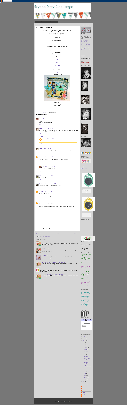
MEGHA (40, 118)
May (85, 371)
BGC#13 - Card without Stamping (87, 359)
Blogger (70, 401)
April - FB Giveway (84, 43)
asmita (44, 166)
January (85, 379)
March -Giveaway (84, 40)
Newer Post (39, 233)
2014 (84, 340)
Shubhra (84, 392)
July (85, 354)
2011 (84, 381)
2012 (84, 344)
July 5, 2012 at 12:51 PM (49, 138)
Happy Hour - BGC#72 (46, 255)
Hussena (40, 128)
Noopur (40, 191)
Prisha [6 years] (57, 42)
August (85, 353)
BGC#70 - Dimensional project (46, 269)
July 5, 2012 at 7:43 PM (50, 166)
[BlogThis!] (51, 112)
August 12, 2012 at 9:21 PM (50, 202)
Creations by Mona (42, 183)
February (85, 377)
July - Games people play (85, 49)
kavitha (57, 59)
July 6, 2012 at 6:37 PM (51, 183)
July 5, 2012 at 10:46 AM (48, 118)
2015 (84, 338)
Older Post (75, 233)
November (86, 347)
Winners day (86, 356)
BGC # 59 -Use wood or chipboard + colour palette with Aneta (53, 262)
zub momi (84, 396)
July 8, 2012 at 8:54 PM (47, 191)
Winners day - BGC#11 (86, 363)
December (86, 345)
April (85, 373)
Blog (42, 22)
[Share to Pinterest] (55, 112)
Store (46, 22)
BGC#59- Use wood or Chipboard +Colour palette (51, 242)
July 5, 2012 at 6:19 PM (49, 156)
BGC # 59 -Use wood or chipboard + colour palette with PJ (53, 274)
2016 (84, 336)
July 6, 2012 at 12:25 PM (48, 175)
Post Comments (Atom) (45, 236)
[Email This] (50, 112)
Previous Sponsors (53, 22)
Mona (57, 62)
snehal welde (57, 65)
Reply (40, 124)
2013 (84, 342)
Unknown (84, 394)
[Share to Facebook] (53, 112)
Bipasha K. (85, 386)
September (86, 351)
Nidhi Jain (41, 175)
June (85, 370)
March (85, 375)
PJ (43, 138)
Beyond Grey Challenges (53, 7)
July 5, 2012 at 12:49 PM (48, 128)
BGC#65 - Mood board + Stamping (48, 248)
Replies (42, 136)
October (85, 349)
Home (37, 22)
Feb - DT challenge (84, 41)
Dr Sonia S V (41, 156)
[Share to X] (52, 112)
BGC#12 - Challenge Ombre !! (87, 366)
